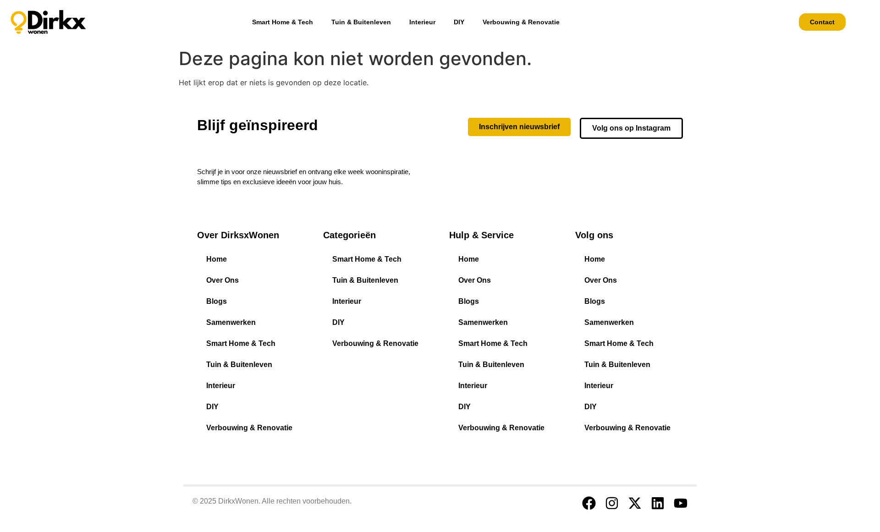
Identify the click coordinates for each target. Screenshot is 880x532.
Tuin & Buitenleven (361, 22)
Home (216, 259)
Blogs (216, 301)
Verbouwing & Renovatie (521, 22)
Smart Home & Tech (282, 22)
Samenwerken (231, 322)
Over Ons (222, 280)
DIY (459, 22)
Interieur (422, 22)
